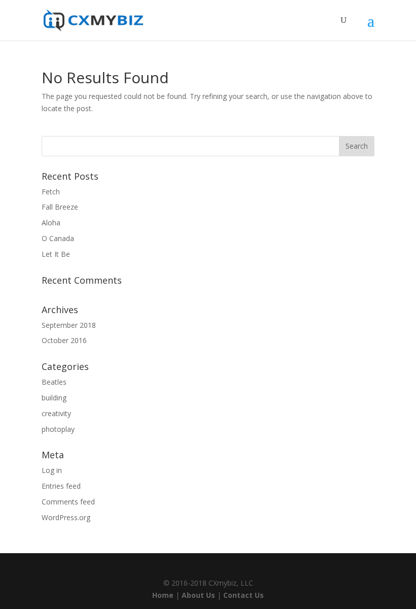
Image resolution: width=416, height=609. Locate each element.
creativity (56, 413)
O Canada (58, 238)
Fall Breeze (60, 207)
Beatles (54, 382)
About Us (198, 595)
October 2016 (64, 340)
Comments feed (68, 501)
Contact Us (243, 595)
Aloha (51, 222)
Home (163, 595)
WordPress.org (66, 517)
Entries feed (61, 486)
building (54, 397)
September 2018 (69, 325)
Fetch (51, 191)
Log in (52, 470)
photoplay (58, 429)
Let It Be (56, 254)
